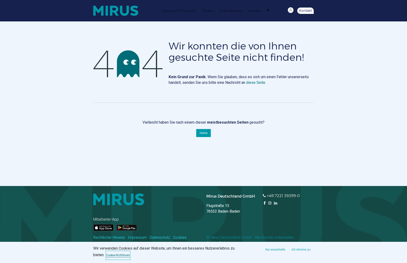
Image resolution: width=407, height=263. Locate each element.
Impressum (137, 237)
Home (204, 133)
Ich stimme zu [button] (301, 249)
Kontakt (305, 10)
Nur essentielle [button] (275, 249)
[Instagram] (270, 203)
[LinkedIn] (275, 203)
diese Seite (255, 82)
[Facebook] (265, 203)
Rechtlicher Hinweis (109, 237)
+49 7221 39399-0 (283, 196)
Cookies (180, 237)
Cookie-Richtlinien (118, 255)
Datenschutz (160, 237)
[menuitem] (180, 10)
